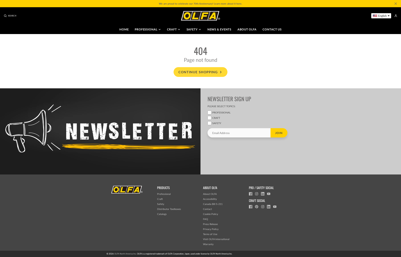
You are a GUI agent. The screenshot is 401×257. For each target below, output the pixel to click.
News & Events (219, 29)
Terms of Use (210, 234)
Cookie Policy (210, 213)
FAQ (205, 218)
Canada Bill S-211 (213, 203)
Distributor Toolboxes (169, 208)
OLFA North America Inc (125, 253)
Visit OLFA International (216, 239)
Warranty (208, 244)
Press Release (210, 223)
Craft (172, 29)
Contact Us (272, 29)
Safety (192, 29)
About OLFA (247, 29)
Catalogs (162, 213)
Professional (146, 29)
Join (279, 133)
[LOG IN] (395, 15)
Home (124, 29)
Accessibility (210, 198)
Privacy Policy (211, 229)
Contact (207, 208)
